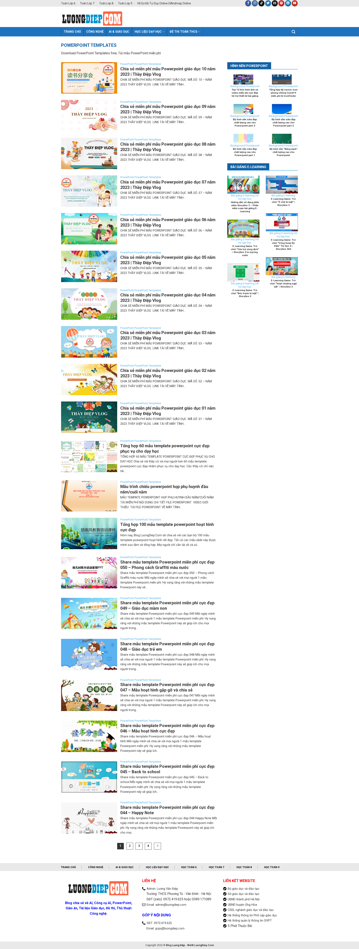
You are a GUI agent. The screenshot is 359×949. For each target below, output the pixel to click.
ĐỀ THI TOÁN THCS (183, 31)
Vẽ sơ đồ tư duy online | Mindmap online (164, 3)
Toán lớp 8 (106, 3)
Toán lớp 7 (87, 3)
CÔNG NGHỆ (94, 31)
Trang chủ (72, 31)
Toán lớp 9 (125, 3)
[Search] (293, 32)
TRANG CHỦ (68, 867)
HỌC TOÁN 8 (244, 867)
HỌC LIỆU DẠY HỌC (148, 31)
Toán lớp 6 (68, 3)
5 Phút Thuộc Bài (240, 926)
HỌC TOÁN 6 (189, 867)
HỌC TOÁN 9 (271, 867)
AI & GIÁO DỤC (119, 31)
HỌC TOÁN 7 (216, 867)
